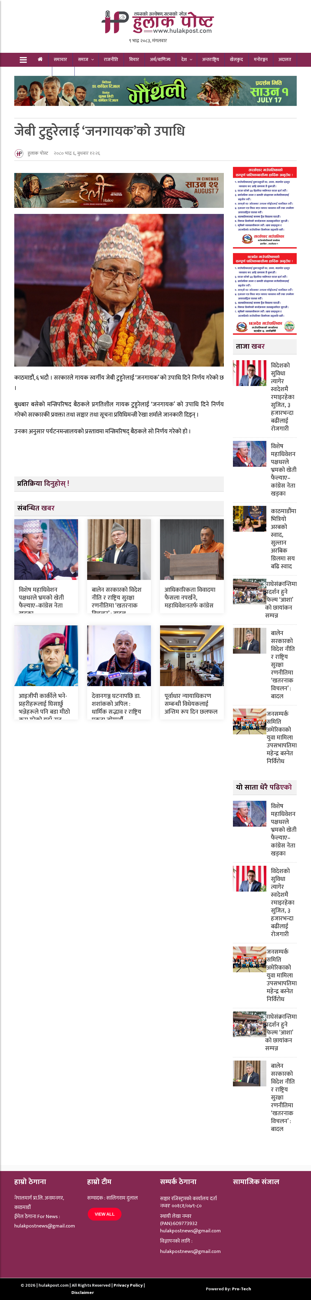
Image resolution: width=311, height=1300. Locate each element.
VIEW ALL (105, 1214)
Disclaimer (82, 1292)
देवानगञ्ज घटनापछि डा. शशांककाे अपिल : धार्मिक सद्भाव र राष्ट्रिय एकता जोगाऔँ (116, 708)
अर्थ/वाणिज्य (160, 59)
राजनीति (111, 59)
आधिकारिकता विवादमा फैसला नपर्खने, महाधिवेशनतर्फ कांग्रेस (190, 598)
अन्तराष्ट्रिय (210, 59)
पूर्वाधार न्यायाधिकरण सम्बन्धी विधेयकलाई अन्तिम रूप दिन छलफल (191, 704)
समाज (83, 59)
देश (184, 59)
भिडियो (63, 73)
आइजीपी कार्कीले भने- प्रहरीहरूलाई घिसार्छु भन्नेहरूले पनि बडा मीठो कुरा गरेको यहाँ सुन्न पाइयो (44, 712)
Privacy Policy (129, 1285)
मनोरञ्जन (261, 59)
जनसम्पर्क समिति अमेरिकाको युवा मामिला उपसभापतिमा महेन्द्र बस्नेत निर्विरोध (282, 738)
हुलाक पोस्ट (38, 153)
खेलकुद (236, 59)
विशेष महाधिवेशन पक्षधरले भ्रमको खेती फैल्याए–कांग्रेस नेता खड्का (41, 602)
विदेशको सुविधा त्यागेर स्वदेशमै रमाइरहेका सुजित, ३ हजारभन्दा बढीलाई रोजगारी (282, 397)
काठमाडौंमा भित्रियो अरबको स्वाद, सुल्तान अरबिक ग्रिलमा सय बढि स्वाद (283, 539)
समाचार (60, 59)
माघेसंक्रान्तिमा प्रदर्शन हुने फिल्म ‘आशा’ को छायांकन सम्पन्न (281, 600)
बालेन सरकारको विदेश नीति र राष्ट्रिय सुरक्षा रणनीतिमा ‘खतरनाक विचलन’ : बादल (117, 602)
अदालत (285, 59)
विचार (134, 59)
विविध (37, 73)
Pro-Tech (241, 1289)
